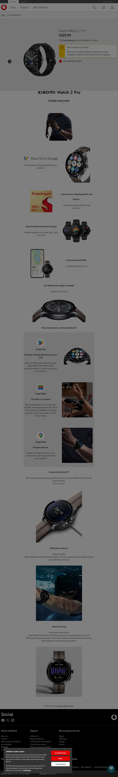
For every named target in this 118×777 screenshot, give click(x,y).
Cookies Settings (60, 764)
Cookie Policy (27, 770)
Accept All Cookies (60, 753)
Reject (60, 758)
